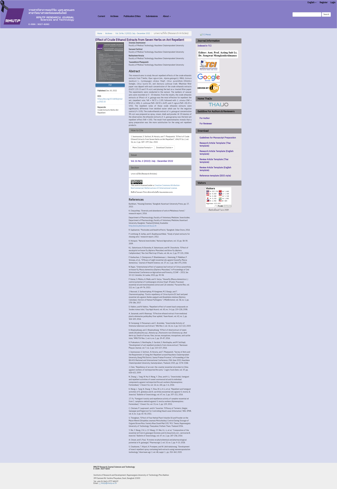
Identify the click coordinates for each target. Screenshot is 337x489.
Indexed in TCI (204, 46)
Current (101, 16)
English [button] (311, 2)
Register (324, 2)
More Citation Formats (142, 147)
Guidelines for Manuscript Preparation (218, 138)
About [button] (166, 16)
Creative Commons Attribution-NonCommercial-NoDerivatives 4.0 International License (155, 187)
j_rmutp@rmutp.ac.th (108, 483)
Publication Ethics (132, 16)
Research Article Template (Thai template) (215, 144)
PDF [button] (110, 85)
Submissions (152, 16)
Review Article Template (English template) (215, 169)
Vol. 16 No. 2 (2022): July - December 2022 (132, 33)
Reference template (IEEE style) (215, 176)
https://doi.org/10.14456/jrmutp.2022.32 (110, 100)
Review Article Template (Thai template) (214, 161)
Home (99, 33)
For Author (205, 118)
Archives (114, 16)
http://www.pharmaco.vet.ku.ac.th (142, 225)
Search (326, 14)
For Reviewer (206, 123)
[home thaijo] (218, 104)
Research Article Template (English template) (216, 153)
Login (332, 2)
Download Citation (164, 147)
